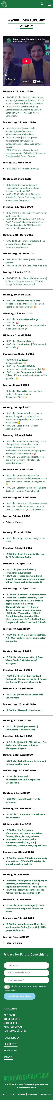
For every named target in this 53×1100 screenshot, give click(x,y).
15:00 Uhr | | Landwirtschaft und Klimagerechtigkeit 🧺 (25, 368)
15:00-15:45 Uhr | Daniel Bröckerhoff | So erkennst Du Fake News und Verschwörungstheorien (25, 244)
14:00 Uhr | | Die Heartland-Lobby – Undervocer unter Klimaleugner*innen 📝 (24, 394)
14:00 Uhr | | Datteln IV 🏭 (23, 321)
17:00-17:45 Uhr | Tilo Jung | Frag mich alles (26, 265)
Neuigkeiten (11, 1044)
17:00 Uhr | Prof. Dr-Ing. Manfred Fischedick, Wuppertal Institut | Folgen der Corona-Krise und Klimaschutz (26, 679)
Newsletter (11, 1050)
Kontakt (34, 1066)
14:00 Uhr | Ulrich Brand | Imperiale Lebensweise (24, 696)
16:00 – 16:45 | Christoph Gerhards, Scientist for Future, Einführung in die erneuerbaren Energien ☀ (23, 197)
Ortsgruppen (11, 1023)
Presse (24, 1066)
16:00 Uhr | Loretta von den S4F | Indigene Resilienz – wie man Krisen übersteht (26, 489)
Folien (23, 156)
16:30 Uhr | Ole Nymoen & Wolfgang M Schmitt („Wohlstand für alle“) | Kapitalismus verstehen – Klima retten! (26, 883)
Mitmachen (10, 1008)
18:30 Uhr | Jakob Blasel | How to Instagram (23, 800)
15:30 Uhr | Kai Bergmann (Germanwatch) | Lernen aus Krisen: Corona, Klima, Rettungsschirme (24, 833)
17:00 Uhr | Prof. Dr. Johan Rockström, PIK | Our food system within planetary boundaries (26, 638)
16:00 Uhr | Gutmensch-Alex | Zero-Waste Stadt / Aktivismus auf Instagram (24, 660)
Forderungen (11, 1037)
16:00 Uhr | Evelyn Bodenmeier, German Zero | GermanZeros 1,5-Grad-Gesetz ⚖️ (25, 508)
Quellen (31, 156)
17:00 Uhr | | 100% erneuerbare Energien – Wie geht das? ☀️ (26, 375)
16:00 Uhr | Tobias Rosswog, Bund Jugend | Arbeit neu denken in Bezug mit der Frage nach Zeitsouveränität (25, 579)
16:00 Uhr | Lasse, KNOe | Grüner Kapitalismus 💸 (22, 427)
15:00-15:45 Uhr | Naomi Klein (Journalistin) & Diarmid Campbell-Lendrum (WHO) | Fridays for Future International (26, 281)
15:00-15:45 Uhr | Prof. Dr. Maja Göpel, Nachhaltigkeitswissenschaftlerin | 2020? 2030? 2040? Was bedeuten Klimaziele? (25, 100)
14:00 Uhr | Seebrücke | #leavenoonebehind (26, 503)
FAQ (29, 1066)
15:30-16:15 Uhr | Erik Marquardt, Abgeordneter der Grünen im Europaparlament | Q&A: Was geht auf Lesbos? (24, 142)
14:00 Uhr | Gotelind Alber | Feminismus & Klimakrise (21, 571)
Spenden (8, 1057)
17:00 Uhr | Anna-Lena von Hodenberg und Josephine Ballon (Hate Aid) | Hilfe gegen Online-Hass (26, 927)
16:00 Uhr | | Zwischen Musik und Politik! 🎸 (26, 346)
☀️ (25, 363)
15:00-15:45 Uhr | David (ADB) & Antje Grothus (24, 261)
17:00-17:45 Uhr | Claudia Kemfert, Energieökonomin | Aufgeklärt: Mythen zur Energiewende (25, 153)
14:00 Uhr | (20, 341)
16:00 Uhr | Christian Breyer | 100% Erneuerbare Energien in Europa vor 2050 (25, 908)
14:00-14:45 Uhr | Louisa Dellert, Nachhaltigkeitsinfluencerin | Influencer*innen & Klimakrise (21, 131)
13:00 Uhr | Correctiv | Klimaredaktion (26, 594)
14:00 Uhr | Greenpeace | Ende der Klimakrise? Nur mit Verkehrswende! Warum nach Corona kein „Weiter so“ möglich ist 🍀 (26, 480)
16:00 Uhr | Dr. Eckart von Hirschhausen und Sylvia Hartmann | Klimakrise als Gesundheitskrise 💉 (25, 460)
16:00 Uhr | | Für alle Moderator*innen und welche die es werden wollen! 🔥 (25, 303)
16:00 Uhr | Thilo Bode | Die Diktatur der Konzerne (25, 816)
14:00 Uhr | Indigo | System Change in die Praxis (25, 540)
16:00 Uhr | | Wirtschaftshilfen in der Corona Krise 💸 (26, 327)
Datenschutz (17, 1066)
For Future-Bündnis (15, 1030)
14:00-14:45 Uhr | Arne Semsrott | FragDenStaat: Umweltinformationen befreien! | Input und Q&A (23, 188)
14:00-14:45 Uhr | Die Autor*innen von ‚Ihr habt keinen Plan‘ (26, 214)
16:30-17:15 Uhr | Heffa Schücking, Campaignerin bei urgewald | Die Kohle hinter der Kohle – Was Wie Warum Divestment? (24, 111)
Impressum (8, 1066)
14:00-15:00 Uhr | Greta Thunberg (22, 168)
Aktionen (9, 1015)
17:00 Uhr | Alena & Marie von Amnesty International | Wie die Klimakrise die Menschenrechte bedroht (26, 861)
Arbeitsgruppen (13, 1027)
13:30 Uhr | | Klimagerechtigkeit (17, 361)
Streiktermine (12, 1019)
